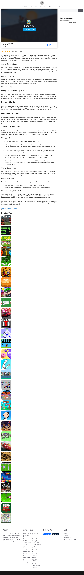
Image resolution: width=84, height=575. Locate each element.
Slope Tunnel (29, 265)
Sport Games (35, 552)
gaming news (26, 557)
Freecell (29, 245)
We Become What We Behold (9, 208)
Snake (29, 235)
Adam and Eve (29, 286)
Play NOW (27, 29)
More (57, 6)
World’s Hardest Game (29, 337)
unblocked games (35, 563)
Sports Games (36, 553)
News (33, 537)
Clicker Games (27, 542)
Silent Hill (34, 550)
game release (26, 551)
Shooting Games (34, 547)
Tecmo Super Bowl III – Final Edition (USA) (29, 502)
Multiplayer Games (35, 534)
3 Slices (29, 327)
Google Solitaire (29, 306)
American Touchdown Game (29, 378)
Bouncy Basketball (29, 276)
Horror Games (27, 563)
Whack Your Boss (29, 368)
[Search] (80, 10)
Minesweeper (29, 389)
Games (25, 553)
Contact (66, 535)
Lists (24, 565)
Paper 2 (29, 358)
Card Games (26, 541)
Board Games (26, 539)
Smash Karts (29, 399)
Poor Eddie (29, 419)
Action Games (27, 533)
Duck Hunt (29, 348)
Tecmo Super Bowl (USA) (29, 471)
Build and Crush (29, 440)
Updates (34, 567)
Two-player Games (35, 559)
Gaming (25, 555)
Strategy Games (34, 556)
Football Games (23, 6)
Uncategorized (36, 565)
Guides (25, 561)
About (65, 533)
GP (24, 559)
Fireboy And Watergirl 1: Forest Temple (29, 255)
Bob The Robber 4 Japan (29, 296)
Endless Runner (33, 6)
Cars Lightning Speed (29, 450)
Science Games (36, 544)
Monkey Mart (29, 409)
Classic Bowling (29, 491)
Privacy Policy (67, 537)
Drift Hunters (29, 317)
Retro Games (43, 6)
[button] (63, 6)
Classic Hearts (29, 512)
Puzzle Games (36, 539)
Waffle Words (29, 461)
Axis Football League (29, 224)
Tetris (29, 481)
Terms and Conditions (70, 539)
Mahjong (29, 522)
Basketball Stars (29, 430)
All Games (51, 6)
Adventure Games (26, 536)
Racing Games (6, 209)
